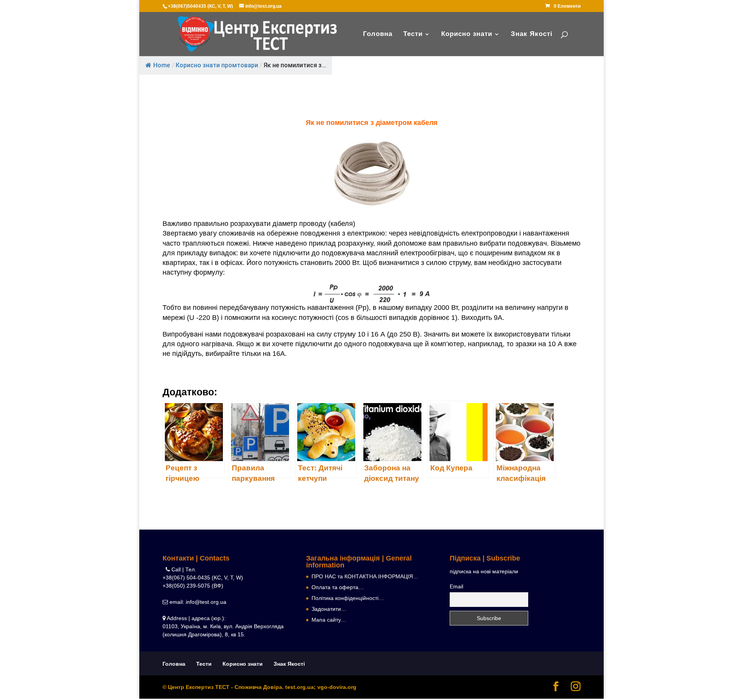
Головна (377, 34)
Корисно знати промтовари (217, 65)
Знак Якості (532, 34)
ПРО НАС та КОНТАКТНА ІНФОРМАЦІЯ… (365, 576)
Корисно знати (466, 34)
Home (161, 65)
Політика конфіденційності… (348, 598)
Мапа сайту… (329, 620)
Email (456, 586)
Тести (413, 34)
